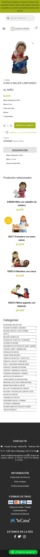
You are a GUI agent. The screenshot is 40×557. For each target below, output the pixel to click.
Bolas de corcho (10, 395)
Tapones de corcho (11, 398)
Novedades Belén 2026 (12, 325)
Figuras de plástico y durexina (16, 340)
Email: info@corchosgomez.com (14, 455)
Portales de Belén (11, 352)
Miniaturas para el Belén (14, 385)
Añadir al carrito (25, 125)
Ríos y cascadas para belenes (16, 364)
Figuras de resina (10, 343)
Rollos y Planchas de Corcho (16, 388)
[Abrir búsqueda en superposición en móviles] (20, 18)
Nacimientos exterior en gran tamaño (19, 346)
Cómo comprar (20, 482)
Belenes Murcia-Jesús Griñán (15, 331)
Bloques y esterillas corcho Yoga (18, 392)
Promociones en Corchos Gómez (17, 407)
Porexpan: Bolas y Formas (14, 401)
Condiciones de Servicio (20, 477)
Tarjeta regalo (10, 410)
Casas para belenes (11, 355)
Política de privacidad (20, 486)
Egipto (6, 334)
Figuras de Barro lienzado (14, 328)
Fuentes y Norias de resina (14, 367)
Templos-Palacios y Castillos (16, 358)
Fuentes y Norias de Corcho (15, 370)
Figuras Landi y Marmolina (14, 349)
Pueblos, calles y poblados (15, 361)
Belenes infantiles (11, 337)
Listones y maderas (11, 404)
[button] (32, 43)
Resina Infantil (18, 141)
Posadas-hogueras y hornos (15, 373)
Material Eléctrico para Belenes (17, 382)
